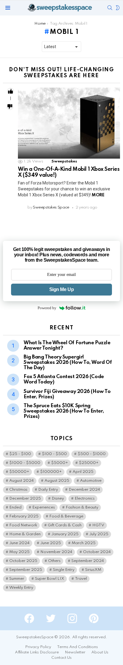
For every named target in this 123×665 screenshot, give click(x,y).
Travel (81, 579)
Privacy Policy (38, 647)
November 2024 (56, 552)
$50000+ (19, 472)
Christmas (18, 490)
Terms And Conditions (77, 647)
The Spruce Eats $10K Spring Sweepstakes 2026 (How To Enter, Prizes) (64, 411)
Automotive (91, 481)
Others (54, 561)
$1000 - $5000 (24, 463)
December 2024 (84, 490)
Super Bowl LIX (49, 579)
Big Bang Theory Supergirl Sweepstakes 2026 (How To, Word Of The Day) (68, 362)
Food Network (23, 525)
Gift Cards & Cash (65, 525)
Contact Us (61, 658)
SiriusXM (93, 570)
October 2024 (97, 552)
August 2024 (21, 481)
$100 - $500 (54, 454)
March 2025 (84, 543)
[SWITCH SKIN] (117, 7)
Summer (16, 579)
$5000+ (59, 463)
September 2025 (25, 570)
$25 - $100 (20, 454)
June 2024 (19, 543)
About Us (99, 652)
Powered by (47, 308)
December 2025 (25, 498)
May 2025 (19, 552)
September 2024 (87, 561)
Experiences (43, 507)
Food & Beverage (66, 516)
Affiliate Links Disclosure (37, 652)
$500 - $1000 (92, 454)
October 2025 (23, 561)
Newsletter (75, 652)
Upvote (10, 91)
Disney (58, 498)
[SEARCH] (109, 7)
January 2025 (65, 534)
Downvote (9, 106)
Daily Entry (48, 490)
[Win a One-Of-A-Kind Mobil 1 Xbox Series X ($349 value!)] (69, 123)
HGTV (98, 525)
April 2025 (83, 472)
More (98, 195)
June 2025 (50, 543)
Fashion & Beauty (82, 507)
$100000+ (51, 472)
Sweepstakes (64, 161)
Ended (15, 507)
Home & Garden (25, 534)
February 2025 (24, 516)
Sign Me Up (61, 289)
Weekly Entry (21, 588)
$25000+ (89, 463)
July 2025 (98, 534)
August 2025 (56, 481)
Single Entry (63, 570)
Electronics (85, 498)
